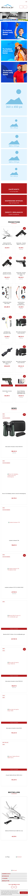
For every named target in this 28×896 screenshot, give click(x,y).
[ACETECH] (20, 857)
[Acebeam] (7, 857)
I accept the (24, 892)
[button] (14, 874)
